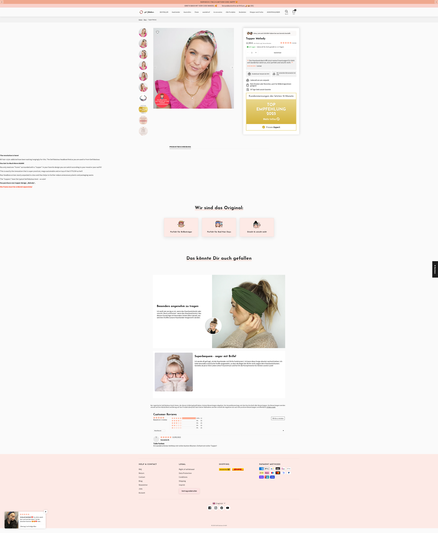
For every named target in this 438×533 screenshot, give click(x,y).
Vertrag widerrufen (189, 491)
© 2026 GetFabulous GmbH (219, 525)
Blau (145, 20)
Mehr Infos (271, 119)
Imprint (182, 485)
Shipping (182, 481)
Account (142, 493)
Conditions (183, 477)
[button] (286, 43)
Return (141, 473)
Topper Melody (152, 20)
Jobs (140, 489)
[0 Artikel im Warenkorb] (294, 11)
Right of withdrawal (186, 469)
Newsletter (143, 485)
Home (140, 20)
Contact (142, 477)
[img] (166, 437)
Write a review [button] (277, 418)
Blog (140, 481)
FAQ (140, 469)
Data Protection (185, 473)
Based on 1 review (160, 420)
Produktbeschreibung (180, 147)
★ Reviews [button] (435, 269)
